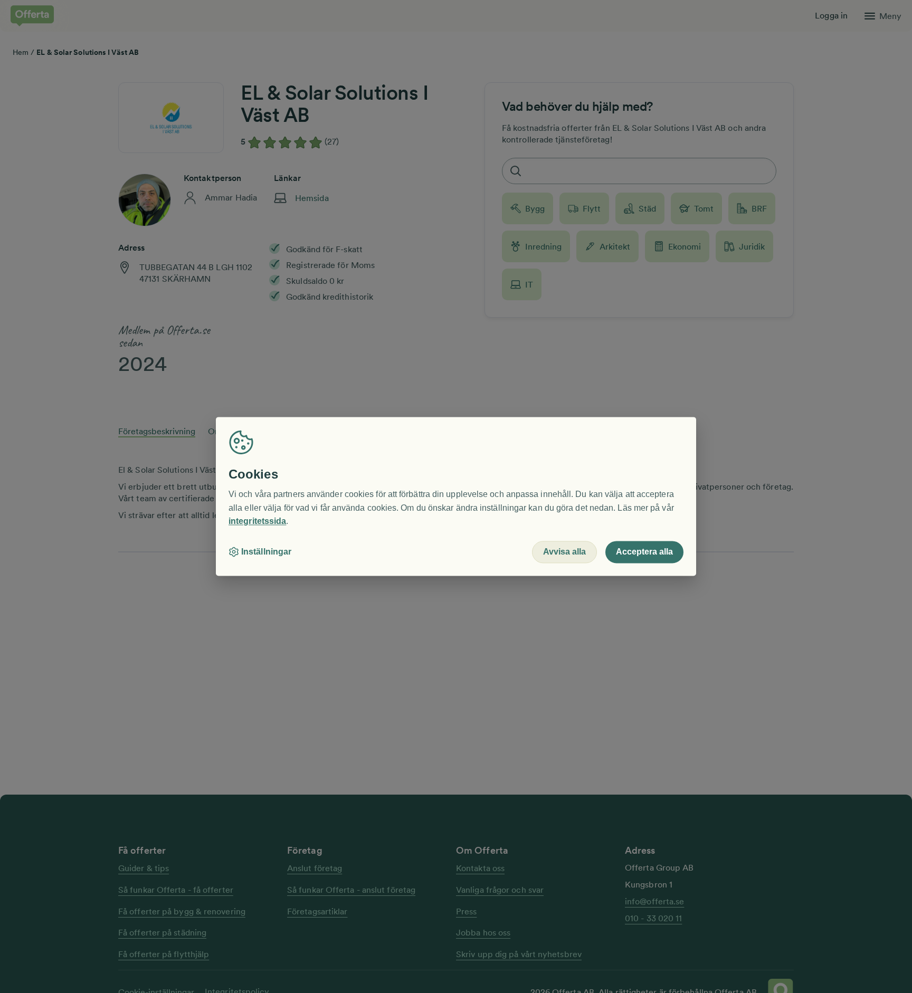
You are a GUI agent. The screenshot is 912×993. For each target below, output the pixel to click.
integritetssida (257, 521)
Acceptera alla (644, 552)
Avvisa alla (564, 552)
